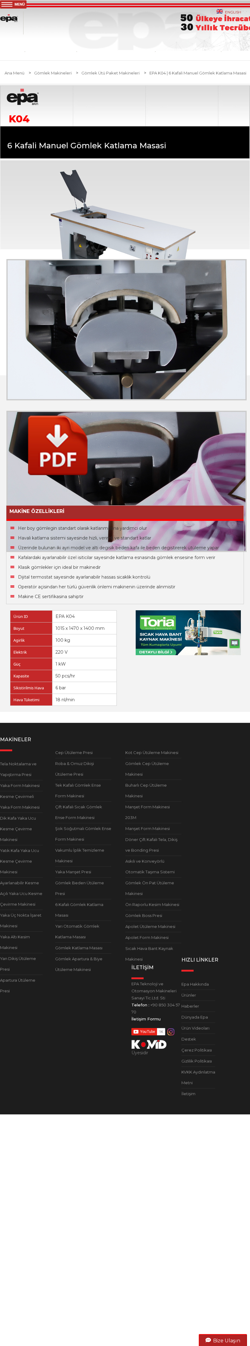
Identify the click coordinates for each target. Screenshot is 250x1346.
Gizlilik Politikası (196, 1061)
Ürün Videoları (195, 1028)
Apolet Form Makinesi (147, 937)
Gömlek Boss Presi (143, 915)
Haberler (190, 1006)
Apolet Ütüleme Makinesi (150, 926)
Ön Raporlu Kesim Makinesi (152, 904)
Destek (188, 1039)
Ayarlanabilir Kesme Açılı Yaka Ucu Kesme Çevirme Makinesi (21, 893)
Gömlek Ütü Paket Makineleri (110, 72)
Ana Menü (14, 72)
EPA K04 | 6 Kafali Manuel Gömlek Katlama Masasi (197, 72)
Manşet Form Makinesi (147, 828)
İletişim (188, 1093)
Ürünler (188, 995)
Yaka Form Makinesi (20, 785)
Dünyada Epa (194, 1017)
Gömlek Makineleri (53, 72)
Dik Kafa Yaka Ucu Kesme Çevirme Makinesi (18, 829)
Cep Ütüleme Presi (74, 752)
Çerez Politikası (196, 1050)
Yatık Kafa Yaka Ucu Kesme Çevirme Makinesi (19, 861)
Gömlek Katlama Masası (78, 947)
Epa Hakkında (195, 984)
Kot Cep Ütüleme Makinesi (151, 752)
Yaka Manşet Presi (73, 871)
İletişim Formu (146, 1018)
